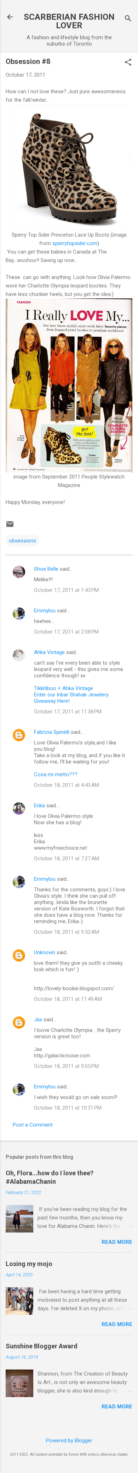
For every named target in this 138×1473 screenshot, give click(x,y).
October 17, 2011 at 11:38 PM (68, 711)
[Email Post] (10, 526)
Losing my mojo (29, 1263)
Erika (39, 805)
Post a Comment (33, 1125)
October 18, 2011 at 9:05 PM (66, 1066)
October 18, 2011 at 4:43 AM (66, 785)
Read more (117, 1242)
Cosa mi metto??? (55, 774)
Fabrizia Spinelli (51, 732)
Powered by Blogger (69, 1440)
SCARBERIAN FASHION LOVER (69, 21)
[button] (128, 63)
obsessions (22, 540)
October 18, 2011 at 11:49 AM (68, 999)
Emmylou (45, 610)
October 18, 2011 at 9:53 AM (66, 932)
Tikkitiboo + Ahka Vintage (63, 688)
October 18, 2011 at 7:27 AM (66, 858)
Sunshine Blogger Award (41, 1346)
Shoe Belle (46, 569)
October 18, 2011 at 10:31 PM (68, 1108)
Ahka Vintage (49, 652)
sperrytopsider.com (74, 243)
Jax (38, 1019)
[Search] (128, 19)
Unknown (44, 952)
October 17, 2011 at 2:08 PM (66, 632)
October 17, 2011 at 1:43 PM (66, 590)
